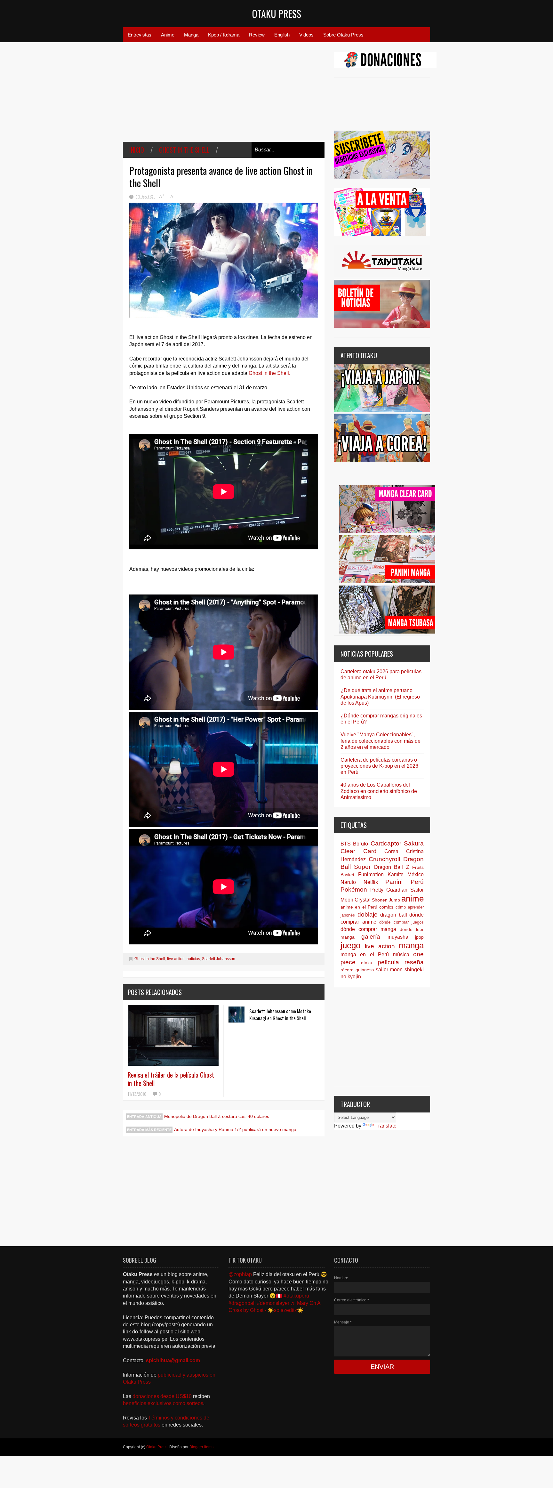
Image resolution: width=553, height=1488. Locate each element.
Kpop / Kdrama (223, 34)
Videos (306, 34)
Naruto (348, 882)
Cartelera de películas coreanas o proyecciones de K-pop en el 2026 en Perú (379, 766)
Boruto (360, 843)
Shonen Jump (386, 899)
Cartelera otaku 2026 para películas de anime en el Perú (381, 674)
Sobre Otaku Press (343, 34)
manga (411, 945)
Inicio (136, 150)
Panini (394, 881)
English (282, 34)
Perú (417, 881)
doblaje (367, 914)
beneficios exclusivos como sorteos (163, 1403)
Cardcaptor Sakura (397, 843)
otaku (366, 962)
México (415, 874)
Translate (386, 1125)
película (388, 962)
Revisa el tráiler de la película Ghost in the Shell (171, 1079)
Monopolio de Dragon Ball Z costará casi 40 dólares (216, 1116)
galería (370, 936)
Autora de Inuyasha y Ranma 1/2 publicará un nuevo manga (235, 1129)
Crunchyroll (384, 859)
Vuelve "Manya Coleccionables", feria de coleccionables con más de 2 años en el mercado (381, 740)
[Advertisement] (224, 97)
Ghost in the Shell (184, 150)
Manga (191, 34)
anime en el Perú (359, 907)
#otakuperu (296, 1295)
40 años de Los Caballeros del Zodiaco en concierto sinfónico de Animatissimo (379, 791)
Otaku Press (276, 13)
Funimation (371, 874)
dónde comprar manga (368, 929)
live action (176, 959)
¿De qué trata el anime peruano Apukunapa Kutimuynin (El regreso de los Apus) (380, 696)
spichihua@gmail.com (173, 1360)
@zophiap (240, 1274)
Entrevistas (139, 34)
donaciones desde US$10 (162, 1396)
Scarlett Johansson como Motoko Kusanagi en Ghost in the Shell (280, 1014)
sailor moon (389, 969)
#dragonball (242, 1303)
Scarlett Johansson (218, 959)
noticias (193, 959)
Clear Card (359, 851)
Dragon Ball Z (391, 867)
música (401, 954)
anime (412, 898)
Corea (391, 851)
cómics (386, 907)
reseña (414, 962)
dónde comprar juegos (401, 922)
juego (350, 945)
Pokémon (354, 889)
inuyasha (398, 937)
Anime (167, 34)
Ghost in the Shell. (269, 373)
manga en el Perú (365, 954)
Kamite (396, 874)
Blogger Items (201, 1447)
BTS (346, 843)
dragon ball (393, 915)
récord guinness (357, 969)
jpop (419, 937)
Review (257, 34)
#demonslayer (273, 1303)
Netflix (371, 882)
